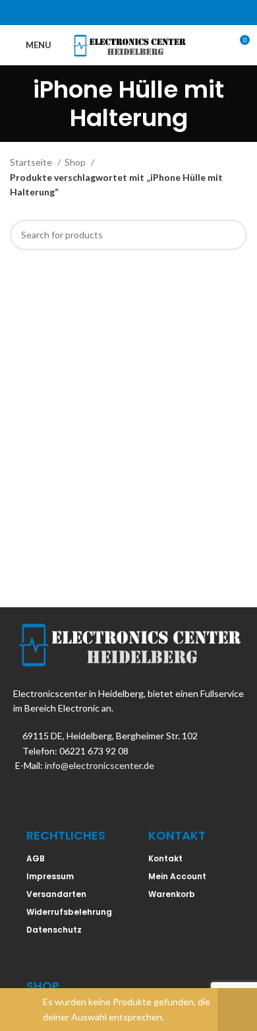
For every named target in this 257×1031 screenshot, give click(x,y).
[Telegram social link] (162, 12)
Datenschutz (54, 929)
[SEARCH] (232, 235)
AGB (35, 858)
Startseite (32, 162)
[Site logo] (129, 44)
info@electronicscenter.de (99, 765)
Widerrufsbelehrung (69, 911)
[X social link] (111, 12)
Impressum (50, 876)
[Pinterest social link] (128, 12)
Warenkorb (171, 894)
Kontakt (165, 858)
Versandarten (56, 894)
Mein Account (177, 876)
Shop (76, 162)
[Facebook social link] (94, 12)
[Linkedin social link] (145, 12)
